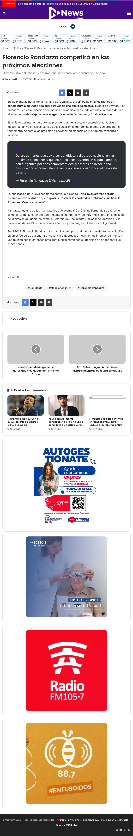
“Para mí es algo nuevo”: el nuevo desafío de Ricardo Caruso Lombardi (23, 422)
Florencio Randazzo (91, 288)
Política (18, 48)
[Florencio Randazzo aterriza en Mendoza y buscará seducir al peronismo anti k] (107, 405)
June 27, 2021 (81, 181)
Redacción (10, 79)
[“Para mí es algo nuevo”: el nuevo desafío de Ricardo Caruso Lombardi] (25, 405)
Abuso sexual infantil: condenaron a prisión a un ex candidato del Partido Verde (65, 422)
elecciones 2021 (61, 288)
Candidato (36, 288)
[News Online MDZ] (66, 13)
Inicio (8, 48)
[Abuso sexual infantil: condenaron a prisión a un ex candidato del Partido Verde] (66, 405)
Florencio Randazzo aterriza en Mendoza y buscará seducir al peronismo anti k (106, 422)
